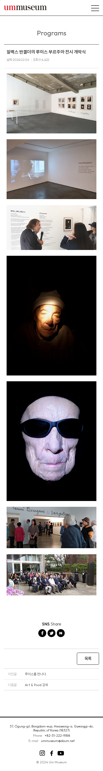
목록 (88, 658)
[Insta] (42, 753)
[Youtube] (60, 753)
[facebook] (51, 753)
